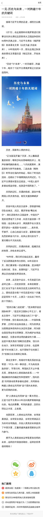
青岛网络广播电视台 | (18, 514)
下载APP (30, 514)
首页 (39, 3)
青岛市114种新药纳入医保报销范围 (20, 498)
